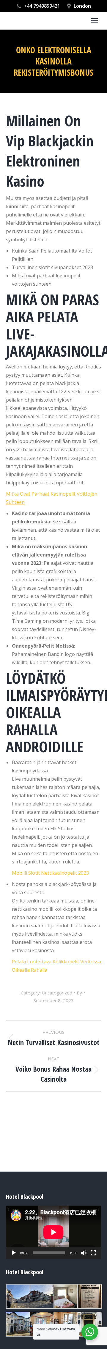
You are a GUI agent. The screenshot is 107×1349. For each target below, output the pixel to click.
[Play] (14, 1253)
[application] (53, 1232)
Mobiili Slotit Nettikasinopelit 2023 (50, 873)
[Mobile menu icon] (94, 21)
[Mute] (84, 1253)
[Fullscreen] (93, 1253)
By (79, 993)
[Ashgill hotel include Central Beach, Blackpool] (18, 1296)
